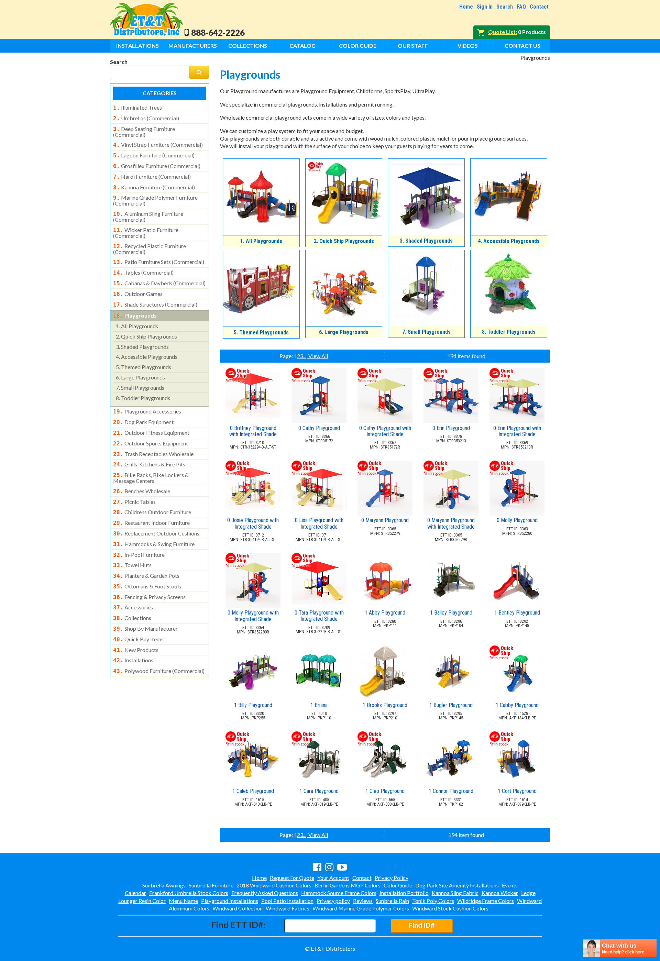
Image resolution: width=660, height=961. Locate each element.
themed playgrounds (143, 367)
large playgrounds (140, 377)
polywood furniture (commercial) (159, 670)
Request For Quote (292, 877)
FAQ (521, 6)
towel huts (132, 565)
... (304, 356)
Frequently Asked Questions (264, 893)
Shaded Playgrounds (426, 241)
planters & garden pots (146, 575)
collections (132, 618)
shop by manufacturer (145, 628)
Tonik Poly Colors (433, 900)
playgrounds (135, 315)
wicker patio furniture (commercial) (145, 233)
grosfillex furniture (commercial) (156, 166)
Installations (137, 45)
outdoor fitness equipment (151, 432)
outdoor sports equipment (150, 443)
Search (504, 6)
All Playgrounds (261, 241)
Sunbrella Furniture (211, 885)
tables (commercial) (143, 272)
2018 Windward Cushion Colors (273, 885)
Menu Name (183, 900)
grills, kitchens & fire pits (149, 464)
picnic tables (134, 501)
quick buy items (138, 639)
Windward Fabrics (287, 908)
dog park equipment (143, 422)
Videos (468, 45)
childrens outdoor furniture (152, 512)
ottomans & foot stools (147, 586)
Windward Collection (237, 908)
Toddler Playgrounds (509, 332)
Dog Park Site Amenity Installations (457, 885)
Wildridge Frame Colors (485, 900)
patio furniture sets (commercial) (158, 261)
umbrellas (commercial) (146, 118)
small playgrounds (140, 387)
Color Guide (357, 45)
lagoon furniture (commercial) (154, 155)
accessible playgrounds (146, 356)
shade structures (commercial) (155, 304)
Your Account (333, 877)
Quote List (502, 32)
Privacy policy (333, 900)
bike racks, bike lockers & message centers (151, 478)
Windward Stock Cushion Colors (450, 908)
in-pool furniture (139, 554)
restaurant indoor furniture (151, 522)
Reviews (363, 900)
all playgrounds (137, 326)
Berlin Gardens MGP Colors (348, 885)
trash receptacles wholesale (153, 454)
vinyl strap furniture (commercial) (158, 144)
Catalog (302, 45)
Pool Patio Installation (287, 900)
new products (135, 650)
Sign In (485, 6)
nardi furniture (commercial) (152, 176)
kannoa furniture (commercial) (154, 187)
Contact (539, 6)
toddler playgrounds (143, 398)
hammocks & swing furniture (154, 544)
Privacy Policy (391, 877)
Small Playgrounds (426, 332)
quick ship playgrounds (146, 336)
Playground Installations (229, 900)
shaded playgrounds (142, 346)
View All (317, 356)
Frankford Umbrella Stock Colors (188, 893)
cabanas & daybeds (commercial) (159, 283)
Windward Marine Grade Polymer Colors (360, 908)
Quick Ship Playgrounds (344, 241)
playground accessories (147, 411)
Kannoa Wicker (500, 893)
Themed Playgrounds (261, 332)
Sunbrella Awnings (164, 885)
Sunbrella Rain (392, 900)
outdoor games (138, 293)
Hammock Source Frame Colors (338, 893)
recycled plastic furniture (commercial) (149, 249)
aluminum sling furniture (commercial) (148, 216)
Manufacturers (192, 45)
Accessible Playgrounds (509, 241)
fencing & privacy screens (149, 597)
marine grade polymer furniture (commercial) (155, 200)
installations (133, 660)
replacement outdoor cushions (156, 533)
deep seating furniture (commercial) (144, 131)
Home (466, 6)
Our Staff (413, 45)
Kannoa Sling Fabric (455, 893)
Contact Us (522, 45)
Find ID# (421, 925)
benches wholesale (141, 491)
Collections (247, 45)
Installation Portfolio (404, 893)
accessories (133, 607)
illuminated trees (137, 107)
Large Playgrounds (343, 332)
